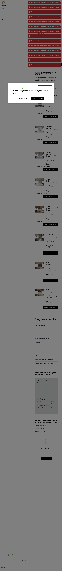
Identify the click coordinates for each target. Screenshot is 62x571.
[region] (31, 93)
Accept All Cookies (37, 98)
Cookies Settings (24, 98)
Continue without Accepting (45, 85)
